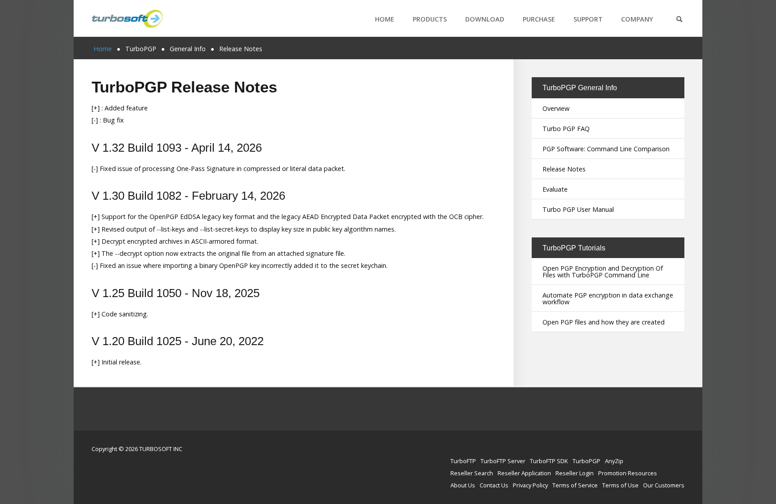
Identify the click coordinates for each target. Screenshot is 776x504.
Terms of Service (575, 485)
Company (637, 19)
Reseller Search (471, 473)
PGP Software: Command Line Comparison (606, 149)
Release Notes (564, 169)
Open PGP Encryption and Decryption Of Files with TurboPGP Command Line (602, 271)
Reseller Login (575, 473)
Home (384, 19)
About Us (462, 485)
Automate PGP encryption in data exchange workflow (607, 298)
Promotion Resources (627, 473)
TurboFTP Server (503, 461)
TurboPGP (586, 461)
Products (430, 19)
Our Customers (663, 485)
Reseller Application (524, 473)
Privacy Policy (530, 485)
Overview (555, 108)
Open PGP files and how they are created (603, 322)
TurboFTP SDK (549, 461)
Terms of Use (620, 485)
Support (588, 19)
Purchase (539, 19)
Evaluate (555, 189)
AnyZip (614, 461)
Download (484, 19)
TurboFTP (463, 461)
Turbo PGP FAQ (566, 128)
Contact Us (494, 485)
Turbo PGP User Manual (578, 209)
